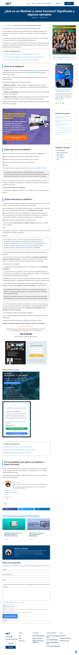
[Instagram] (58, 103)
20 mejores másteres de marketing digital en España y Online (21, 54)
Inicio (28, 3)
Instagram (7, 496)
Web (3, 579)
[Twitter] (56, 103)
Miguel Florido (47, 3)
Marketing (10, 25)
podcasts (27, 245)
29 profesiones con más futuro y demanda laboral (17, 447)
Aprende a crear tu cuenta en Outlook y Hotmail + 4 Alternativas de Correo (13, 534)
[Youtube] (11, 636)
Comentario (5, 586)
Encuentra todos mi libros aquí (11, 490)
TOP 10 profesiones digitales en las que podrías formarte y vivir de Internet (24, 57)
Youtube (6, 498)
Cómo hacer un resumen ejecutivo (63, 127)
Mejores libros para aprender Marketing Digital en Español (20, 449)
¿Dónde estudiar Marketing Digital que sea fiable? (17, 452)
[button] (10, 509)
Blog (33, 3)
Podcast (39, 3)
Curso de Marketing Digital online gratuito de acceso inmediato (21, 60)
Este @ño (5, 620)
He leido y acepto (14, 602)
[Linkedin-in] (9, 636)
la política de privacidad (18, 602)
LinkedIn (6, 494)
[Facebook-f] (61, 103)
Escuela (69, 3)
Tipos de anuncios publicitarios (62, 130)
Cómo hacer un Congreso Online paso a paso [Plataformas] (36, 534)
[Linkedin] (4, 503)
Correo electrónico (7, 574)
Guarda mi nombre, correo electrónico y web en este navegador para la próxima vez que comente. (27, 584)
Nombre (4, 569)
